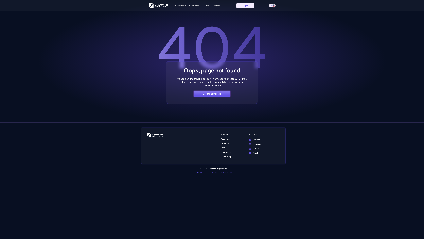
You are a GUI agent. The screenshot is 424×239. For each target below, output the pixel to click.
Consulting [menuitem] (226, 156)
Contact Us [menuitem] (226, 152)
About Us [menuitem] (225, 143)
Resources (194, 5)
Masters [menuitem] (224, 134)
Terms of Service (213, 172)
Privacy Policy (199, 172)
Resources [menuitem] (225, 139)
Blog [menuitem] (223, 148)
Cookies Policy (227, 172)
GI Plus (206, 5)
